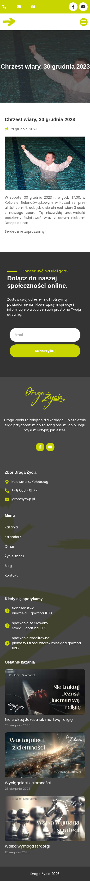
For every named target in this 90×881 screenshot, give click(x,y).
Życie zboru (14, 556)
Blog (8, 565)
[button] (84, 22)
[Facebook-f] (73, 6)
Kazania (11, 527)
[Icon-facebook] (40, 447)
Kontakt (11, 575)
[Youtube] (83, 6)
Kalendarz (13, 536)
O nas (10, 546)
